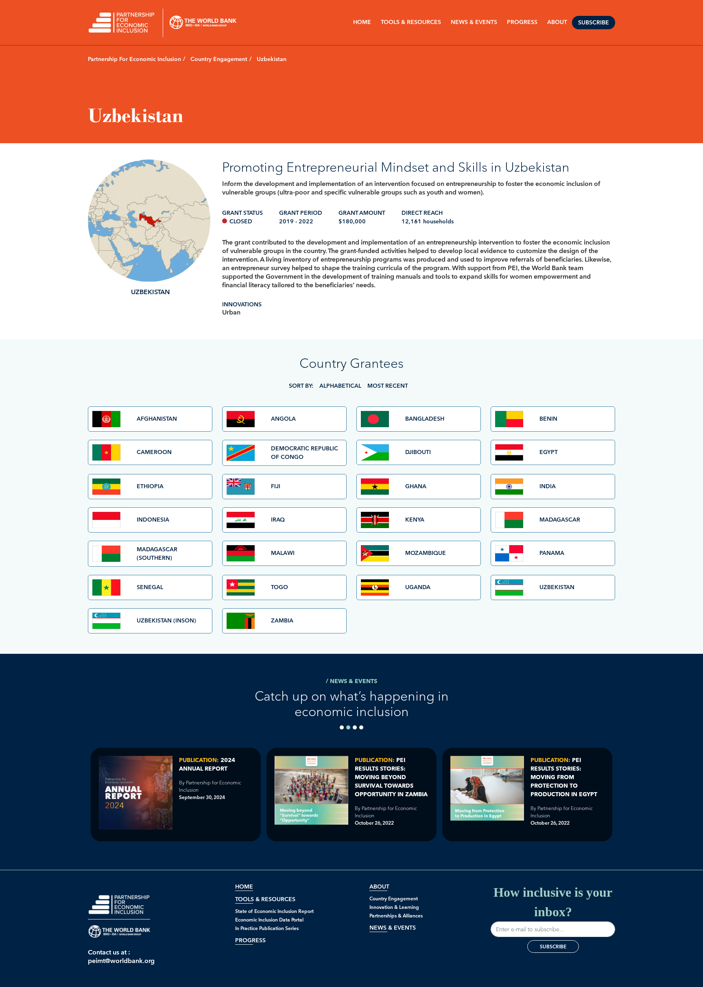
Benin (548, 418)
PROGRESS (522, 22)
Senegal (150, 587)
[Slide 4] (361, 727)
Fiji (275, 486)
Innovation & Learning (394, 907)
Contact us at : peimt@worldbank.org (119, 956)
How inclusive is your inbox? (552, 902)
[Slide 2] (348, 727)
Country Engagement (218, 59)
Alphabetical (340, 385)
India (547, 486)
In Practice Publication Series (267, 928)
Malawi (283, 553)
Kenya (414, 519)
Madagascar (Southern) (157, 553)
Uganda (417, 587)
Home (362, 22)
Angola (283, 418)
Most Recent (387, 385)
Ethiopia (150, 486)
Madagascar (559, 519)
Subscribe (593, 22)
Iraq (278, 519)
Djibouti (418, 452)
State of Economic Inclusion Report (274, 911)
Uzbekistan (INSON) (166, 620)
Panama (551, 553)
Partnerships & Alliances (396, 916)
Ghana (415, 486)
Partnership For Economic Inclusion (134, 59)
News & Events (392, 927)
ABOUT (557, 22)
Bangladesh (424, 418)
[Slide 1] (342, 727)
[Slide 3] (355, 727)
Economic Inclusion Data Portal (269, 920)
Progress (250, 940)
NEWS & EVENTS (474, 22)
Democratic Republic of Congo (304, 453)
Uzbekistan (556, 587)
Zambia (282, 620)
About (379, 886)
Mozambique (425, 553)
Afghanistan (157, 418)
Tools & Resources (411, 22)
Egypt (548, 452)
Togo (279, 587)
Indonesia (153, 519)
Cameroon (154, 452)
